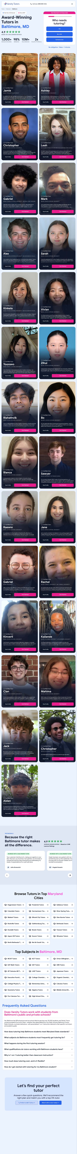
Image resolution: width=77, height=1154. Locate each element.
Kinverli (8, 637)
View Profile (8, 102)
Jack (6, 746)
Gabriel (8, 199)
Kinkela (8, 308)
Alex (6, 254)
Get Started (25, 102)
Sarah (44, 254)
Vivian (45, 309)
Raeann (8, 527)
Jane (44, 527)
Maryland (8, 9)
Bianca (7, 472)
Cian (6, 691)
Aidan (7, 801)
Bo (42, 418)
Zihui (44, 363)
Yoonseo (8, 364)
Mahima (46, 691)
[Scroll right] (70, 875)
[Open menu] (72, 3)
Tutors (3, 9)
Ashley (45, 91)
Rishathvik (10, 418)
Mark (44, 199)
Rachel (45, 582)
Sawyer (46, 474)
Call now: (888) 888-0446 (39, 4)
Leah (44, 145)
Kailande (46, 637)
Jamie (7, 91)
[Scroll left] (7, 875)
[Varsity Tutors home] (11, 4)
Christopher (11, 145)
